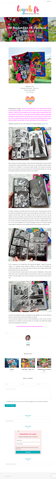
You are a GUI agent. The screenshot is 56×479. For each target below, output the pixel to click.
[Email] (3, 60)
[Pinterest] (3, 57)
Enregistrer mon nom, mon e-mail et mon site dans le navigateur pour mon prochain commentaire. (27, 401)
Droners (12, 369)
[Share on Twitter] (3, 53)
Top (50, 476)
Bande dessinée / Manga (28, 23)
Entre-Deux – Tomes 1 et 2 (28, 369)
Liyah (24, 35)
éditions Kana (45, 123)
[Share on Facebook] (3, 50)
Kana (27, 92)
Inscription (28, 452)
